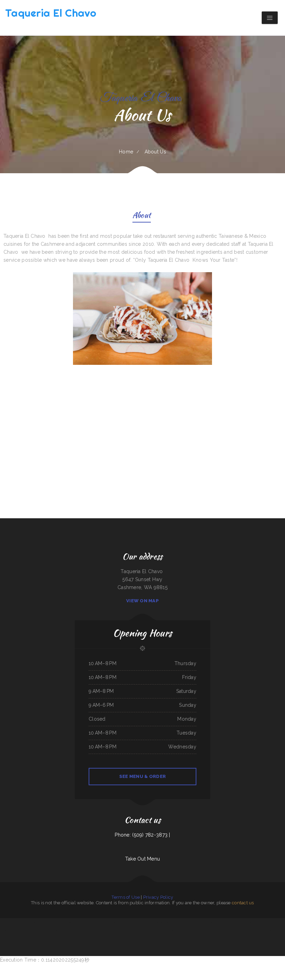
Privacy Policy (158, 897)
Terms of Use (125, 897)
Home (126, 151)
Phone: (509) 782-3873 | (142, 835)
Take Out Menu (142, 859)
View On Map (142, 600)
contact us (243, 902)
